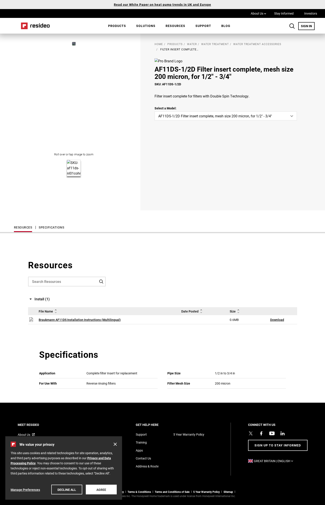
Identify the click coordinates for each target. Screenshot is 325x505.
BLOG (225, 26)
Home (34, 26)
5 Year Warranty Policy (188, 434)
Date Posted (190, 311)
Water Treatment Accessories (257, 44)
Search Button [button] (292, 26)
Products (117, 26)
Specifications (51, 227)
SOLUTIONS (145, 26)
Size (233, 311)
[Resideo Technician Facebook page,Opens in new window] (261, 433)
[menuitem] (117, 25)
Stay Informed (284, 13)
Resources (175, 26)
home (159, 44)
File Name (46, 311)
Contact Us (143, 458)
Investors (310, 13)
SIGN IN (308, 26)
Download (277, 320)
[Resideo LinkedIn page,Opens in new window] (282, 433)
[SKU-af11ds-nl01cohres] (74, 44)
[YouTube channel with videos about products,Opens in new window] (272, 433)
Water (192, 44)
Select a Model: (165, 108)
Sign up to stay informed (277, 445)
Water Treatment (215, 44)
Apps (139, 450)
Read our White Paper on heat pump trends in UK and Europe (162, 4)
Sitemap (228, 492)
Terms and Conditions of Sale (172, 492)
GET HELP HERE (153, 425)
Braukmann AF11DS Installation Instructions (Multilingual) (80, 320)
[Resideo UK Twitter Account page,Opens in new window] (250, 433)
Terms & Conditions (139, 492)
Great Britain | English (274, 461)
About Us (258, 13)
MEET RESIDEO (34, 425)
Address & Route (147, 466)
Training (141, 442)
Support (203, 26)
